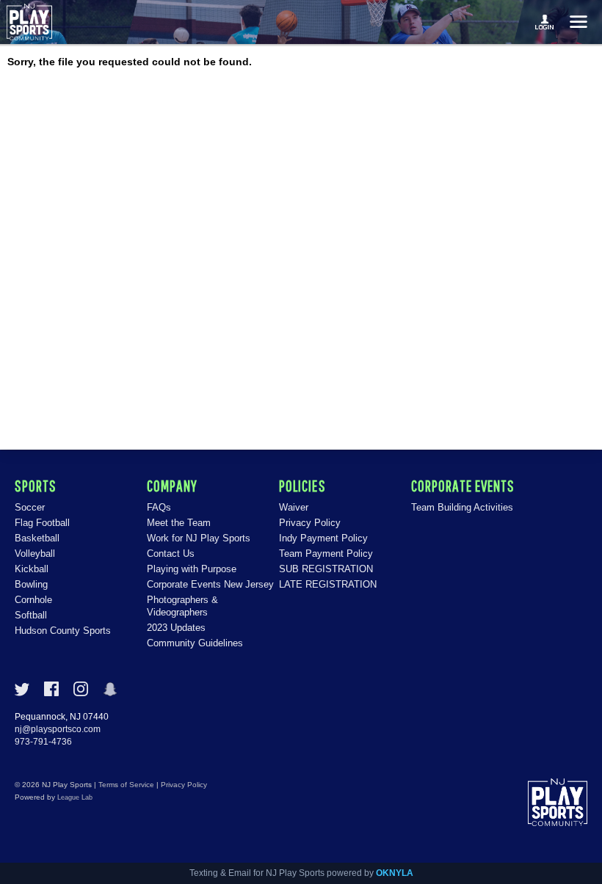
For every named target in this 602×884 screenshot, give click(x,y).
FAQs (159, 507)
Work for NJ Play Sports (198, 538)
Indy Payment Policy (323, 538)
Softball (31, 615)
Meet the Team (179, 522)
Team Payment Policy (326, 553)
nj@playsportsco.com (58, 729)
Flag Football (42, 522)
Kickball (31, 568)
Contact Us (171, 553)
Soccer (30, 507)
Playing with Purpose (191, 568)
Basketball (37, 538)
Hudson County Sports (63, 630)
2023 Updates (176, 627)
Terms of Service (126, 785)
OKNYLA (394, 873)
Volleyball (35, 553)
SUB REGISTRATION (326, 568)
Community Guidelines (195, 643)
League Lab (75, 797)
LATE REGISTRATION (328, 584)
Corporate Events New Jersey (210, 584)
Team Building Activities (462, 507)
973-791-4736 (43, 742)
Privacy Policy (310, 522)
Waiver (293, 507)
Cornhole (33, 599)
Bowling (31, 584)
